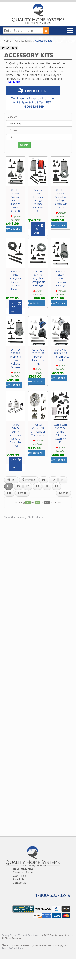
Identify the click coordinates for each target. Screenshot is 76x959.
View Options (12, 228)
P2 (53, 479)
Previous (30, 479)
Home (7, 40)
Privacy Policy (9, 935)
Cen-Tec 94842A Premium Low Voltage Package (15, 358)
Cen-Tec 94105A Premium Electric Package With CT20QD (15, 200)
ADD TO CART (36, 229)
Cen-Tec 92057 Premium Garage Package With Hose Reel (38, 200)
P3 (62, 479)
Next (62, 493)
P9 (56, 486)
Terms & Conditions (28, 935)
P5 (18, 486)
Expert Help (20, 875)
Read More (13, 81)
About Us (18, 879)
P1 (43, 479)
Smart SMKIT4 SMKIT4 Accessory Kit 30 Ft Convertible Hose (15, 435)
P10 (9, 493)
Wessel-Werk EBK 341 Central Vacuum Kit (38, 430)
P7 (37, 486)
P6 (27, 486)
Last (21, 493)
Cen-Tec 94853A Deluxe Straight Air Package (60, 278)
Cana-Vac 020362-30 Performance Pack (61, 355)
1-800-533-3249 (52, 895)
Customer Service (23, 872)
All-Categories (23, 40)
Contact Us (19, 882)
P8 (47, 486)
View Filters (10, 47)
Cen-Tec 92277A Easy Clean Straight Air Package (38, 278)
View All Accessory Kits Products (23, 517)
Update (24, 145)
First (12, 479)
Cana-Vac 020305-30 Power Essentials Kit (38, 356)
